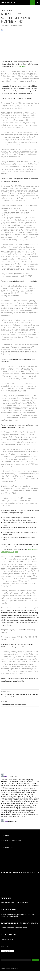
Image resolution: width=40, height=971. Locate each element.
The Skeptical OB (8, 2)
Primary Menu (37, 2)
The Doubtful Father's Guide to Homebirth (14, 902)
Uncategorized (6, 10)
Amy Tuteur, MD (7, 25)
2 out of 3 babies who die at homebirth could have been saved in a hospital (19, 694)
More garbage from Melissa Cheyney (13, 703)
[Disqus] (20, 740)
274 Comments (17, 25)
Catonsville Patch (20, 66)
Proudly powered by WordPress (9, 968)
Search (3, 958)
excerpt (8, 840)
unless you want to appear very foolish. (14, 927)
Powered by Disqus (7, 939)
